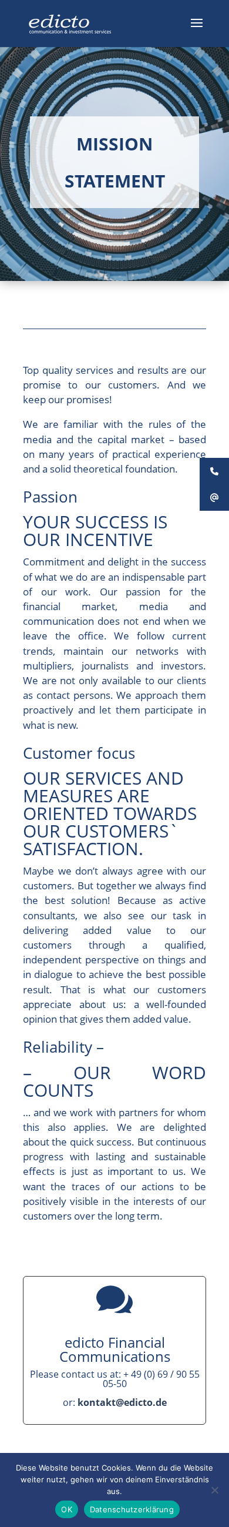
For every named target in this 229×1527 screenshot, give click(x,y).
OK (66, 1509)
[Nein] (214, 1490)
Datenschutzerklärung (132, 1509)
